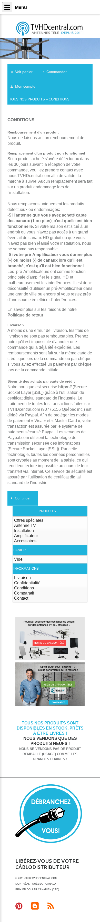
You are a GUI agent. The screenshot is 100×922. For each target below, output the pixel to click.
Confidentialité (27, 583)
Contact (21, 598)
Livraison (22, 578)
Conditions (59, 99)
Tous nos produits (27, 99)
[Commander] (50, 704)
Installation (24, 530)
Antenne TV (25, 525)
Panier (19, 550)
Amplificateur (26, 536)
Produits (47, 511)
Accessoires (25, 541)
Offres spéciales (28, 520)
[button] (24, 71)
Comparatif (24, 593)
